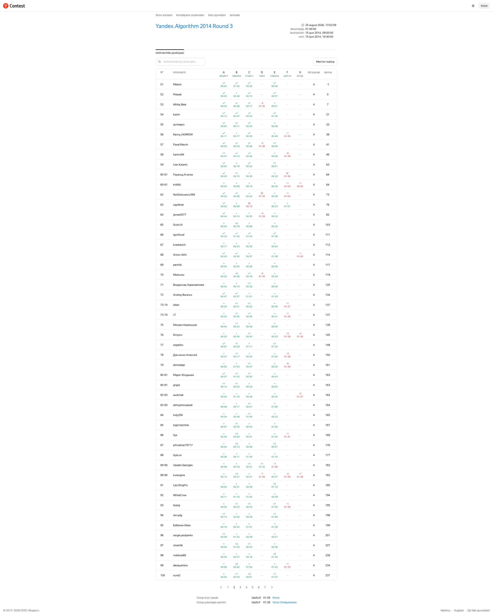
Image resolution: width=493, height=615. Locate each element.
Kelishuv (445, 610)
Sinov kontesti (164, 15)
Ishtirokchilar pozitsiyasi (170, 52)
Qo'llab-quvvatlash (479, 610)
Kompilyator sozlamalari (190, 15)
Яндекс (33, 610)
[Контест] (14, 5)
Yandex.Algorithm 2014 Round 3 (194, 26)
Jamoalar (235, 15)
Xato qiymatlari (217, 15)
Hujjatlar (459, 610)
